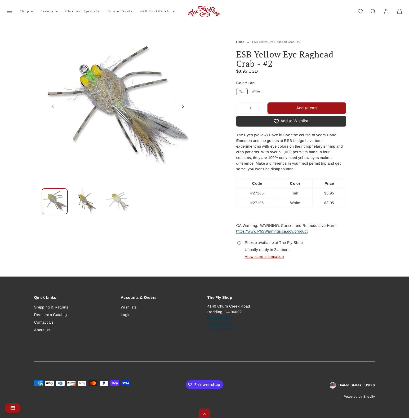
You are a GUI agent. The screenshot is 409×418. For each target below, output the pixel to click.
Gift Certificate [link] (155, 11)
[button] (9, 11)
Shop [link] (24, 11)
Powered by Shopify (359, 396)
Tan (242, 91)
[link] (386, 11)
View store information (264, 257)
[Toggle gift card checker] (13, 408)
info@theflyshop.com (225, 329)
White (256, 91)
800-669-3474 (219, 318)
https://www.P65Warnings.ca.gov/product (271, 231)
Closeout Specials (82, 11)
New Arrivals (120, 11)
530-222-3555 (219, 323)
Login (126, 315)
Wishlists (129, 307)
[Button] (52, 106)
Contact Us (43, 322)
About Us (42, 330)
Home (240, 42)
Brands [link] (47, 11)
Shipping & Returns (51, 307)
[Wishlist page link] (360, 11)
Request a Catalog (50, 315)
